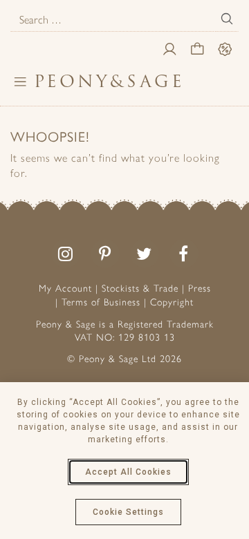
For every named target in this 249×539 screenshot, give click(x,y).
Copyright (172, 302)
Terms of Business (101, 302)
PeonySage (109, 81)
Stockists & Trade (140, 288)
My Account (65, 288)
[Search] (227, 19)
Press (199, 288)
